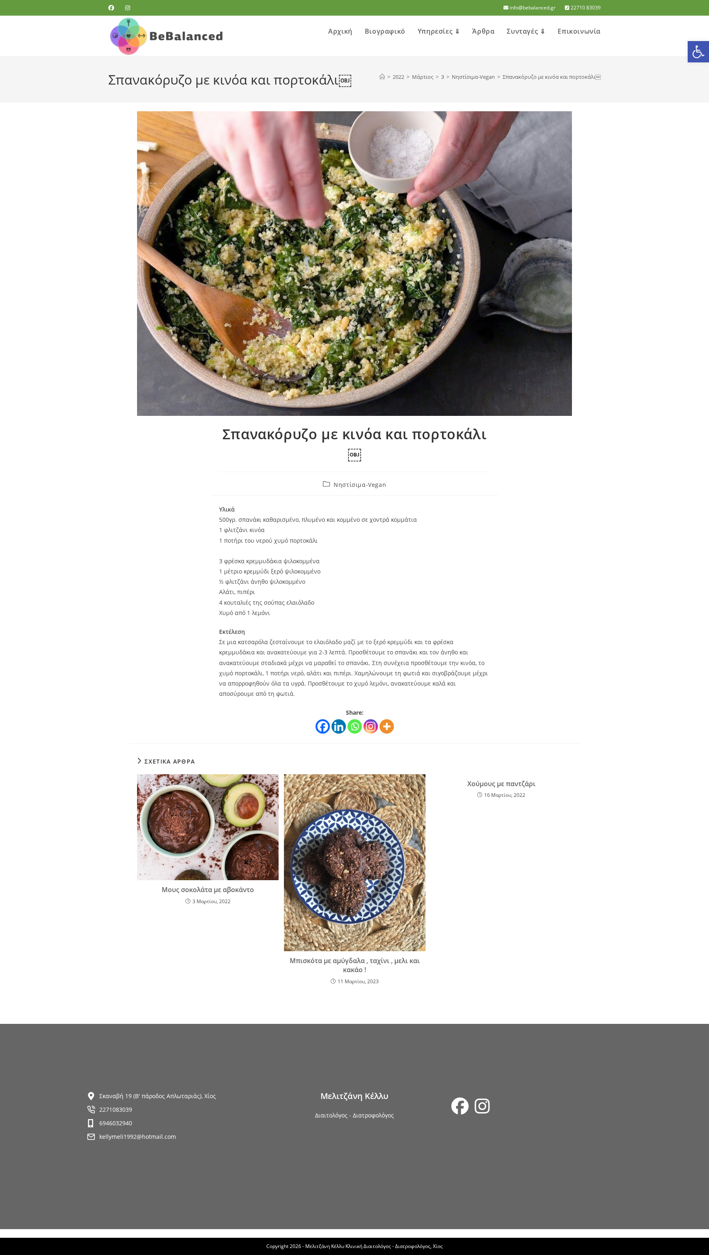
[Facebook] (323, 726)
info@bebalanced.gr (533, 7)
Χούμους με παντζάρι (501, 783)
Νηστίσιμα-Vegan (360, 485)
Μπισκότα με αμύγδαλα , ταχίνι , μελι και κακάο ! (355, 965)
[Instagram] (371, 726)
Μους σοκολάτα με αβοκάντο (208, 889)
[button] (698, 51)
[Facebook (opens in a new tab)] (112, 8)
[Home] (382, 76)
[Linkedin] (339, 726)
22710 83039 (585, 7)
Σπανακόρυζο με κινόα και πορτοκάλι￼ (552, 76)
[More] (387, 726)
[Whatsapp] (355, 726)
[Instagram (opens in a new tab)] (128, 8)
